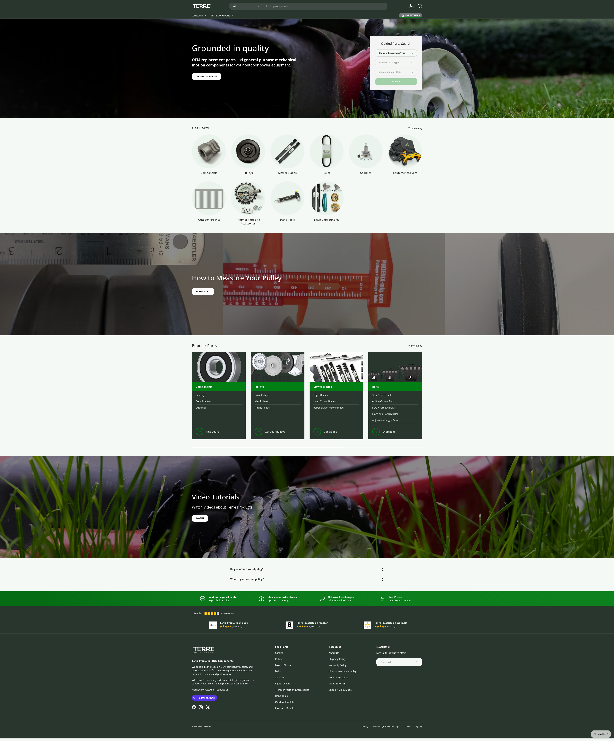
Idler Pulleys (261, 401)
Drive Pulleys (262, 395)
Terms (407, 727)
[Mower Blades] (287, 151)
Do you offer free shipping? (246, 569)
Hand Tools (287, 219)
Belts (326, 173)
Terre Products (204, 727)
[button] (420, 6)
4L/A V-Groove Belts (383, 401)
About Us (334, 652)
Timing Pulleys (263, 407)
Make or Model (220, 15)
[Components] (209, 151)
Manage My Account (203, 689)
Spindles (365, 173)
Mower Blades (287, 173)
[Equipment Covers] (405, 151)
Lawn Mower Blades (324, 401)
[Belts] (326, 151)
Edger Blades (320, 395)
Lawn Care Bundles (326, 219)
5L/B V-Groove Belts (383, 407)
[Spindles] (366, 151)
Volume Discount (338, 677)
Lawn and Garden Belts (385, 413)
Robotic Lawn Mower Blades (329, 407)
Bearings (200, 395)
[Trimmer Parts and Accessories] (248, 198)
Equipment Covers (405, 173)
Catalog (197, 15)
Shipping (418, 727)
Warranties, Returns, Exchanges (386, 727)
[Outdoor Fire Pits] (209, 198)
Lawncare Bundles (285, 708)
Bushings (201, 407)
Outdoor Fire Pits (209, 219)
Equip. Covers (282, 683)
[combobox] (308, 6)
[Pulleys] (248, 151)
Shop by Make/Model (340, 689)
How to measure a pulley (342, 671)
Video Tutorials (337, 683)
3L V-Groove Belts (382, 395)
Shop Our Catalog (206, 76)
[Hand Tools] (287, 198)
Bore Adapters (203, 401)
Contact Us (222, 689)
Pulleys (248, 173)
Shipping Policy (337, 658)
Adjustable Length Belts (385, 420)
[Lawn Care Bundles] (326, 198)
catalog (232, 680)
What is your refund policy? (247, 579)
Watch (200, 518)
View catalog (415, 128)
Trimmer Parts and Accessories (248, 221)
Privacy (365, 727)
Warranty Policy (337, 665)
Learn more (203, 291)
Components (209, 173)
